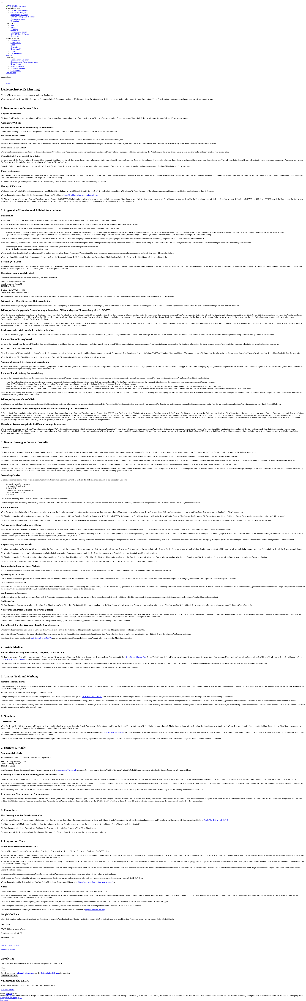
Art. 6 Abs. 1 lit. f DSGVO (92, 697)
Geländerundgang (17, 66)
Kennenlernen (16, 64)
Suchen (4, 77)
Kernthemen (15, 40)
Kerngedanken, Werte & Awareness (24, 62)
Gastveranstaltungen (18, 12)
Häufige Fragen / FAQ (19, 15)
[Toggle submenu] (19, 8)
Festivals (14, 51)
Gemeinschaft (16, 43)
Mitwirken (14, 25)
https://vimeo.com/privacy (94, 910)
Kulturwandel (16, 49)
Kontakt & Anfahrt (18, 68)
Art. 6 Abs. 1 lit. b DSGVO (41, 638)
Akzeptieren (4, 998)
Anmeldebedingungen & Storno (23, 17)
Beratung (14, 28)
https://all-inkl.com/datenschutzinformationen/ (80, 195)
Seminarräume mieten (19, 32)
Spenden (9, 56)
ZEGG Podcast (16, 53)
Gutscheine (15, 36)
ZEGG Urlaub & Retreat (20, 34)
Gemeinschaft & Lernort (20, 60)
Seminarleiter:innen (18, 19)
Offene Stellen (16, 71)
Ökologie (14, 47)
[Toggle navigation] (2, 2)
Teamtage (14, 30)
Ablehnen (13, 998)
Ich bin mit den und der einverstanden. (36, 973)
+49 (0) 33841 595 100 (10, 945)
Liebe (13, 45)
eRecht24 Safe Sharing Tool (135, 657)
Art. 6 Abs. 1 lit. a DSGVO (14, 659)
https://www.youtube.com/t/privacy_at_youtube (96, 882)
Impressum (4, 1000)
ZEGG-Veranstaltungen (19, 10)
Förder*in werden (7, 990)
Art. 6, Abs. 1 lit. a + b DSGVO (216, 820)
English (8, 83)
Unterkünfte (15, 21)
